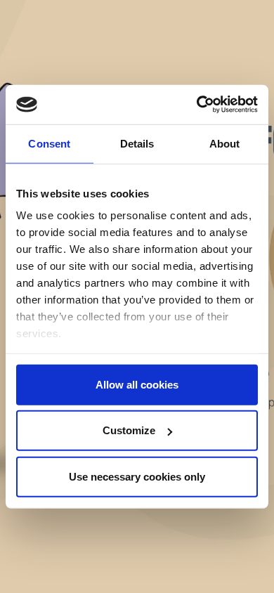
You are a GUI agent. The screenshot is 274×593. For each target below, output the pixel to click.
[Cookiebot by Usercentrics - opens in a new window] (197, 105)
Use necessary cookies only (137, 476)
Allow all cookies (137, 384)
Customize (129, 430)
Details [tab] (137, 143)
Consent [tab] (49, 143)
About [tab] (224, 143)
